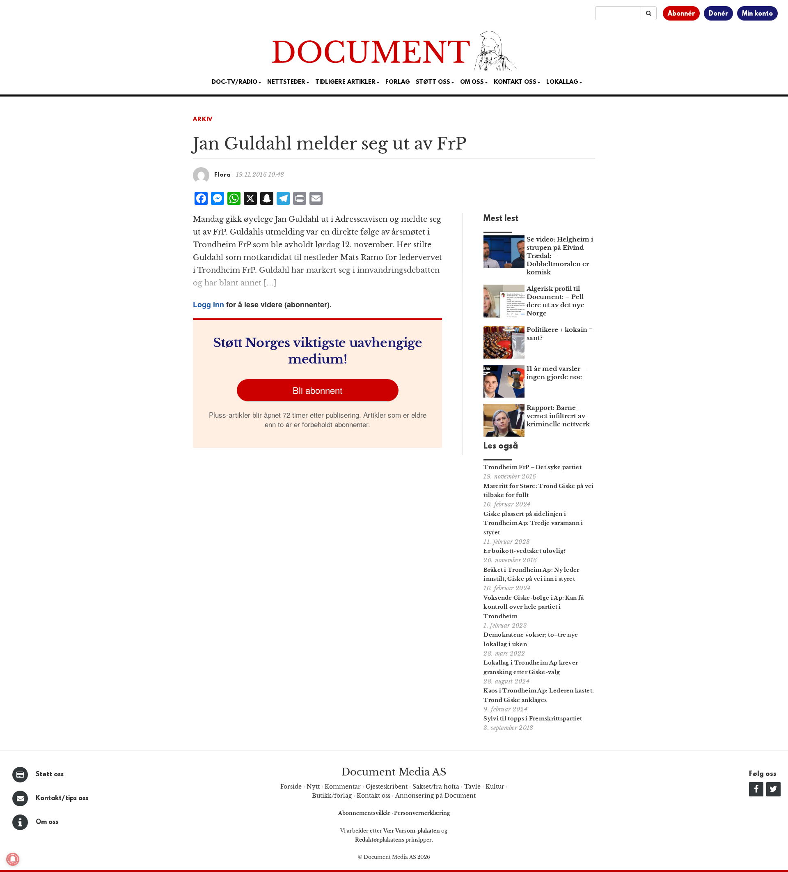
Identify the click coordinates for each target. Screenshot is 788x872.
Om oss (47, 822)
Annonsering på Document (435, 795)
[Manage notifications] (12, 859)
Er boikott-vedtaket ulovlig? (524, 551)
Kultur (495, 786)
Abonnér (681, 14)
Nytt (313, 786)
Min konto (757, 14)
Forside (291, 786)
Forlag (397, 82)
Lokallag (562, 82)
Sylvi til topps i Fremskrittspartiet (532, 718)
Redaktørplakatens (379, 840)
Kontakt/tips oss (62, 798)
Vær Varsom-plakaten (411, 831)
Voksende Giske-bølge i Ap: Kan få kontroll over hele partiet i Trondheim (533, 607)
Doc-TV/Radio (234, 82)
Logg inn (208, 304)
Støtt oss (50, 774)
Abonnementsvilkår (365, 813)
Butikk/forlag (332, 795)
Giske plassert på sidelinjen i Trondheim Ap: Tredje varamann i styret (533, 523)
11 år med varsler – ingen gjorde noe (556, 373)
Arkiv (203, 119)
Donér (718, 14)
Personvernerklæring (422, 813)
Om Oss (472, 82)
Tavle (472, 786)
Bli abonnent (317, 390)
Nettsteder (286, 82)
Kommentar (343, 786)
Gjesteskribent (387, 786)
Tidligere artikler (345, 82)
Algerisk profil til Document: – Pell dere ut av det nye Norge (555, 301)
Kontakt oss (515, 82)
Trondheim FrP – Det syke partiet (532, 467)
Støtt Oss (433, 82)
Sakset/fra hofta (435, 786)
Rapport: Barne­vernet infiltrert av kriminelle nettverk (558, 416)
